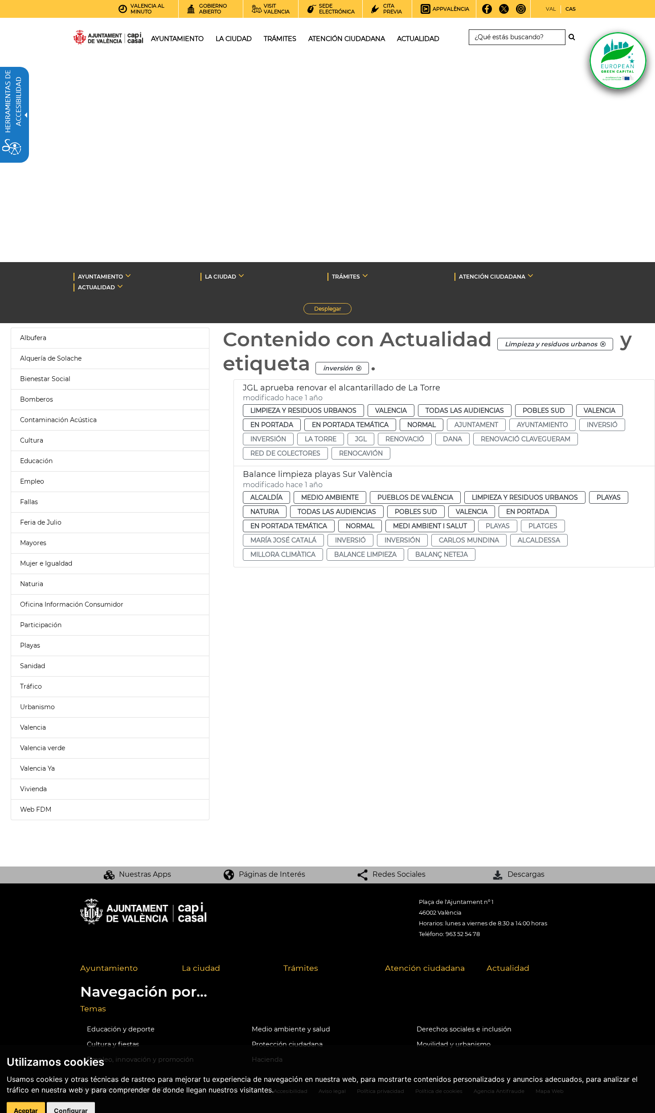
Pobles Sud (544, 411)
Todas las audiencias (465, 411)
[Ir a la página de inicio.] (92, 39)
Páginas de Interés (272, 874)
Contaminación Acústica (58, 420)
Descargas (526, 874)
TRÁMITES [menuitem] (280, 39)
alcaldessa (539, 540)
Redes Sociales (399, 874)
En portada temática (350, 425)
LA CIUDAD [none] (220, 276)
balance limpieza (365, 554)
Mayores (33, 543)
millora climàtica (282, 554)
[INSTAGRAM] (521, 12)
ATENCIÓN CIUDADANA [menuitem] (346, 39)
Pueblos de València (415, 497)
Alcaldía (266, 497)
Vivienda (33, 789)
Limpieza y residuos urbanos (303, 411)
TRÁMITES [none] (346, 276)
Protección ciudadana (287, 1044)
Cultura (31, 440)
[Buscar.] (574, 37)
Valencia (33, 727)
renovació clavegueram (525, 439)
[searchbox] (517, 37)
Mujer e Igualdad (46, 563)
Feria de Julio (40, 522)
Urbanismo (37, 707)
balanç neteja (441, 554)
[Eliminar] (603, 344)
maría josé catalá (283, 540)
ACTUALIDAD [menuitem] (418, 39)
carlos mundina (469, 540)
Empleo (32, 481)
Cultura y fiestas (113, 1044)
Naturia (31, 584)
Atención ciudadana (425, 968)
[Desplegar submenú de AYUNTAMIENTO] (128, 275)
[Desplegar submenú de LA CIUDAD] (241, 275)
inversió (602, 425)
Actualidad (508, 968)
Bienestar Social (45, 379)
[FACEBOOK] (487, 12)
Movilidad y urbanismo (454, 1044)
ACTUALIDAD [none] (96, 287)
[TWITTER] (504, 12)
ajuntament (476, 425)
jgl (361, 439)
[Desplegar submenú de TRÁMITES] (365, 275)
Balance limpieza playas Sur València (318, 474)
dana (452, 439)
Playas (30, 645)
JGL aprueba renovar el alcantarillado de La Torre (341, 388)
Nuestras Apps (145, 874)
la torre (320, 439)
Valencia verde (42, 748)
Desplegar (333, 309)
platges (542, 526)
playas (498, 526)
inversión (268, 439)
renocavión (361, 453)
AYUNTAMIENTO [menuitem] (177, 39)
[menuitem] (124, 968)
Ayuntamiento (109, 968)
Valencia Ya (37, 768)
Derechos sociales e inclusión (464, 1029)
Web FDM (35, 809)
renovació (404, 439)
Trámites (300, 968)
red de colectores (285, 453)
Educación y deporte (121, 1029)
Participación (40, 625)
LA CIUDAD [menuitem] (234, 39)
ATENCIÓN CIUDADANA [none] (492, 276)
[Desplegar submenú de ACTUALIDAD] (120, 286)
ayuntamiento (542, 425)
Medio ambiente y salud (291, 1029)
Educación (36, 461)
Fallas (29, 502)
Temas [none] (93, 1008)
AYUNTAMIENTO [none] (100, 276)
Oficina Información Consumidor (71, 604)
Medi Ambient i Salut (430, 526)
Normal (421, 425)
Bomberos (36, 399)
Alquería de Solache (51, 358)
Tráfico (31, 686)
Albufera (33, 338)
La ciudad (201, 968)
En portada (271, 425)
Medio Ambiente (330, 497)
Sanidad (32, 666)
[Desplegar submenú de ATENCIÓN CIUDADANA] (530, 275)
